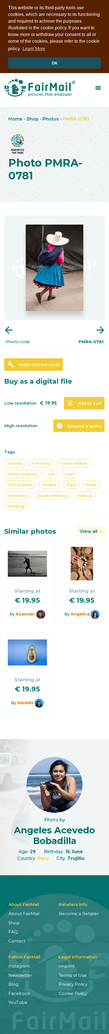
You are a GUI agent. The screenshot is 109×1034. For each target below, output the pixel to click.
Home (15, 119)
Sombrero (17, 495)
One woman (20, 484)
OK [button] (55, 63)
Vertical (84, 495)
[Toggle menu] (98, 87)
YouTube (17, 1002)
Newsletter (20, 975)
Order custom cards (33, 364)
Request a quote (78, 425)
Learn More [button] (34, 48)
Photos (50, 119)
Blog (13, 984)
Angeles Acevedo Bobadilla (54, 835)
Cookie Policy (73, 993)
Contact (16, 941)
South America (52, 495)
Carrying (41, 463)
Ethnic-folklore (22, 474)
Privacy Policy (73, 984)
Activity (15, 463)
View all (89, 531)
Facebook (19, 993)
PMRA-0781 (76, 119)
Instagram (19, 966)
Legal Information (78, 957)
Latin (69, 474)
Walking (16, 506)
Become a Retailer (79, 913)
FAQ (13, 931)
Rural (91, 484)
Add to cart (84, 403)
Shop (33, 119)
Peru (71, 484)
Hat (51, 474)
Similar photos (30, 531)
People (49, 484)
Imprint (67, 966)
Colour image (73, 463)
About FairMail (23, 913)
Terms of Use (73, 975)
